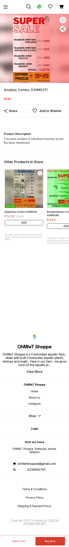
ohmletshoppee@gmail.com (36, 463)
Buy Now (50, 541)
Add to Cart (18, 541)
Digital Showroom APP (41, 522)
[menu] (5, 7)
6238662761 (36, 469)
